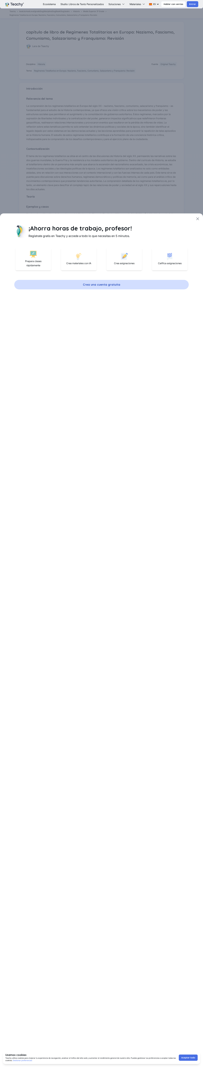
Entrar (192, 4)
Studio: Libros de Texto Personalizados (82, 4)
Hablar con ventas (173, 4)
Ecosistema (49, 4)
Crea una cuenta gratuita (101, 284)
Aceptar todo (188, 1057)
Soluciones (114, 4)
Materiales (135, 4)
